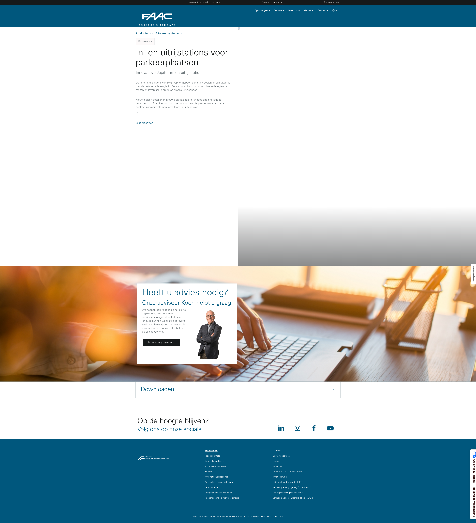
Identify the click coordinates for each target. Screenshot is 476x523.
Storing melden (331, 2)
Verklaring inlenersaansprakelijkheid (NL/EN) (293, 497)
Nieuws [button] (308, 10)
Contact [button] (322, 10)
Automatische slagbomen (216, 476)
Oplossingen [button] (261, 10)
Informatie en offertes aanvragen (205, 2)
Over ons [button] (293, 10)
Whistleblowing (280, 476)
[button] (335, 10)
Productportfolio (212, 455)
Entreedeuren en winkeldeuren (219, 482)
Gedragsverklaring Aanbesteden (288, 492)
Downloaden (145, 41)
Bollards (208, 471)
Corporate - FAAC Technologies (287, 471)
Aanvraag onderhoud (272, 2)
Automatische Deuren (215, 461)
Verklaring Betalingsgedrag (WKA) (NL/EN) (292, 487)
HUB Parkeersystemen (215, 466)
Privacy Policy (265, 516)
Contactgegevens (281, 455)
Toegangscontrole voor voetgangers (222, 497)
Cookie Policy (277, 516)
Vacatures (277, 466)
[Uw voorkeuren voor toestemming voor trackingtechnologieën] (473, 274)
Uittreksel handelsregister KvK (286, 482)
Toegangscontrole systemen (218, 492)
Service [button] (278, 10)
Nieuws (276, 461)
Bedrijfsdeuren (212, 487)
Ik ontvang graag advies (161, 342)
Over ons (277, 450)
